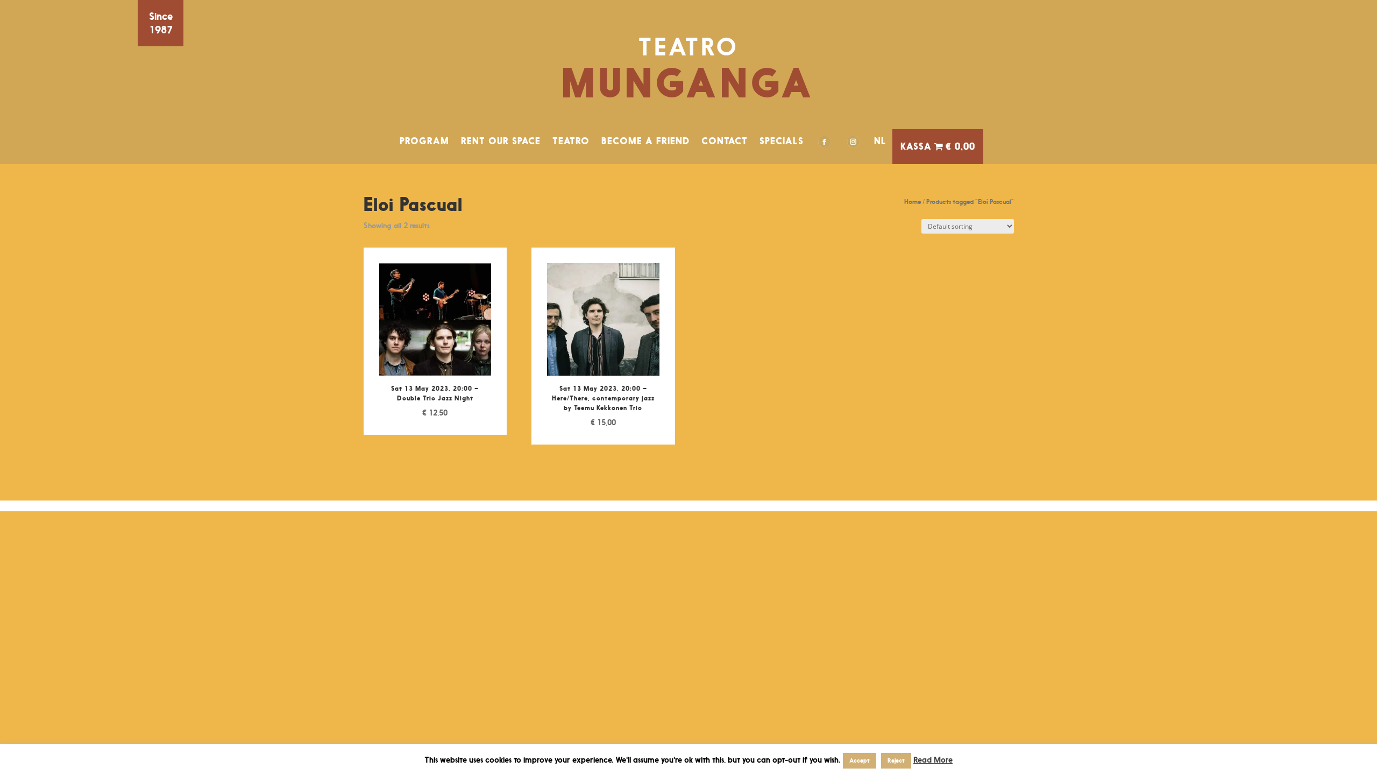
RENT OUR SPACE (501, 141)
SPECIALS (782, 141)
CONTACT (724, 141)
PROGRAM (424, 141)
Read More (933, 760)
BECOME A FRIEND (645, 141)
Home (912, 202)
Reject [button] (896, 760)
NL (880, 141)
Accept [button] (859, 760)
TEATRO (571, 141)
